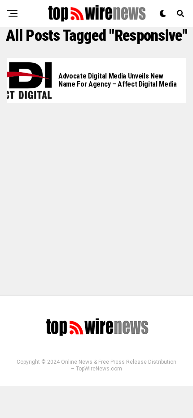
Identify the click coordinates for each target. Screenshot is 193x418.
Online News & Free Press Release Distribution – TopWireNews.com (118, 365)
